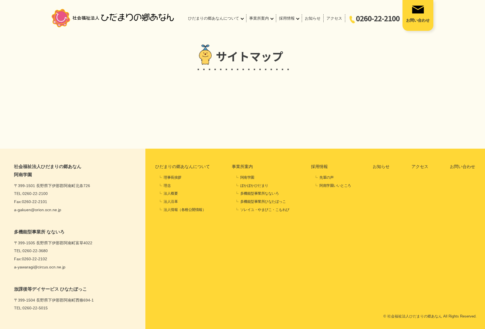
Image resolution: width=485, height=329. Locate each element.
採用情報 (287, 18)
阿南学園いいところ (335, 185)
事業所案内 (259, 18)
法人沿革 (171, 201)
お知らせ (313, 18)
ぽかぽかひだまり (254, 185)
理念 (167, 185)
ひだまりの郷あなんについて (213, 18)
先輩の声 (326, 177)
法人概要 (171, 193)
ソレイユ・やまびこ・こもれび (264, 210)
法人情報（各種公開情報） (185, 210)
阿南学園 (247, 177)
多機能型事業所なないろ (259, 193)
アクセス (334, 18)
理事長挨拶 (172, 177)
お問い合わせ (418, 20)
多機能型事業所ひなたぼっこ (263, 201)
